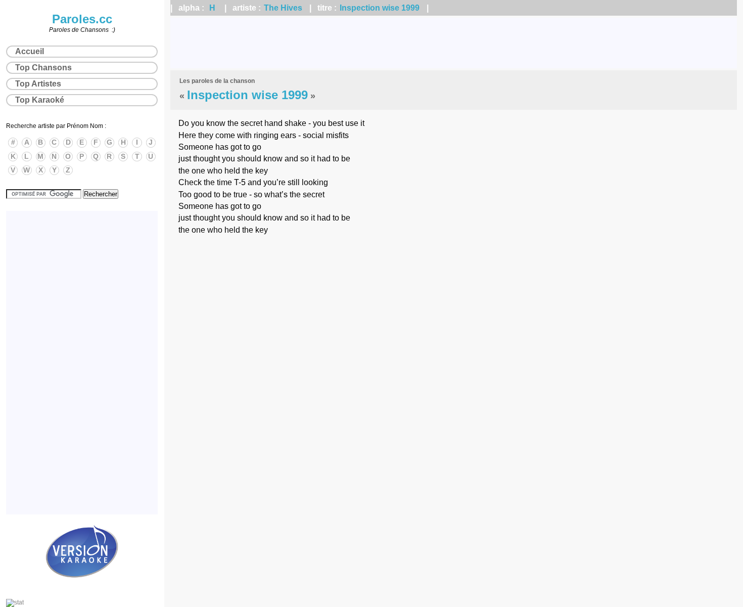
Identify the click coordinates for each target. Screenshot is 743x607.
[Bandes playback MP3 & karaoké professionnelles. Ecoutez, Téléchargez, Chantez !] (82, 588)
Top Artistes (38, 83)
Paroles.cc (82, 19)
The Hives (283, 8)
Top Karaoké (39, 100)
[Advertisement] (454, 43)
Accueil (29, 51)
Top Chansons (43, 67)
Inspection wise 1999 (380, 8)
